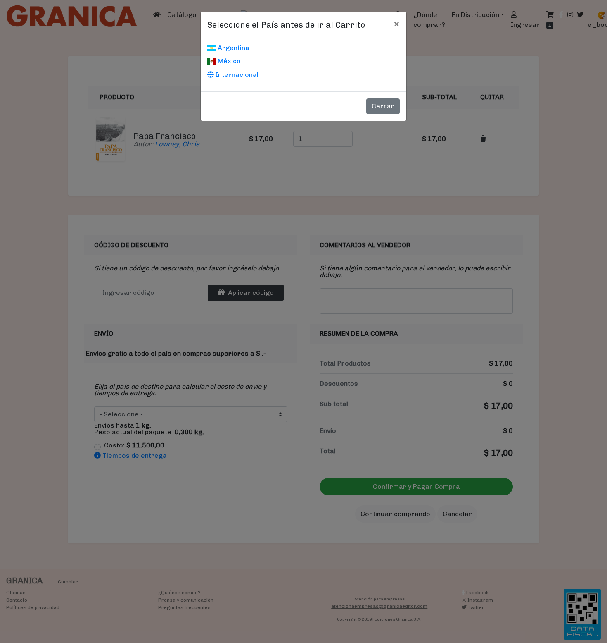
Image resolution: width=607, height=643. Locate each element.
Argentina (232, 48)
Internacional (236, 75)
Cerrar (383, 106)
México (228, 61)
